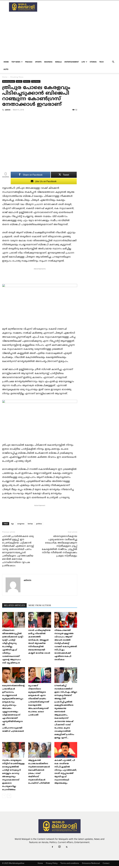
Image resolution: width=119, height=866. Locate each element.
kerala (58, 62)
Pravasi (28, 62)
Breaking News (8, 81)
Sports (38, 62)
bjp (12, 523)
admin (7, 109)
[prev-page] (4, 796)
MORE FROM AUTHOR (40, 605)
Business (48, 62)
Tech (101, 62)
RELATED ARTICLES (14, 605)
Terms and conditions (69, 863)
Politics (26, 81)
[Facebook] (52, 847)
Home (6, 62)
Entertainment (71, 62)
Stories (93, 62)
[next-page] (9, 796)
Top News (15, 62)
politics (39, 523)
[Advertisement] (80, 7)
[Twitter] (66, 847)
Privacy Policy (51, 863)
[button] (113, 61)
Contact (106, 863)
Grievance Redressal (91, 863)
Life (83, 62)
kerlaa (30, 523)
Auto (6, 69)
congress (20, 523)
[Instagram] (59, 847)
